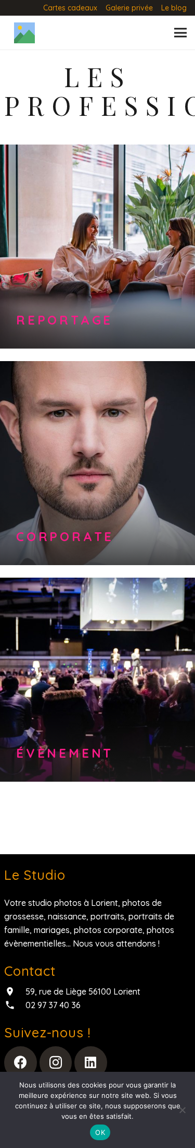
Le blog (174, 8)
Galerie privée (129, 8)
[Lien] (24, 32)
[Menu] (180, 33)
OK (100, 1132)
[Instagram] (56, 1062)
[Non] (182, 1110)
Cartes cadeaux (70, 8)
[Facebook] (20, 1062)
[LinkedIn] (90, 1062)
